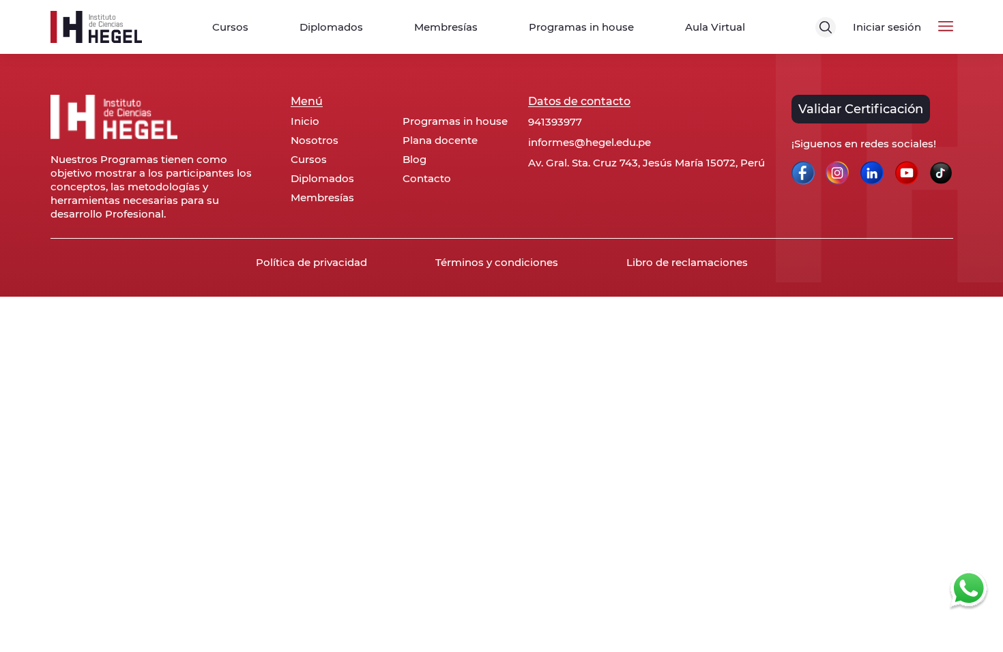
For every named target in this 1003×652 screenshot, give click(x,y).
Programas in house (581, 26)
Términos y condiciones (496, 262)
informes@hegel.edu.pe (589, 142)
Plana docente (440, 140)
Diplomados (331, 26)
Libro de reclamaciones (687, 262)
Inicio (305, 121)
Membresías (446, 26)
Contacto (427, 179)
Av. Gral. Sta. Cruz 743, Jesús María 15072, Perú (646, 162)
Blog (414, 159)
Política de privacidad (311, 262)
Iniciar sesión (887, 26)
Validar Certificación (860, 109)
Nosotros (314, 140)
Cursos (230, 26)
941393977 (555, 121)
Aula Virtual (715, 26)
